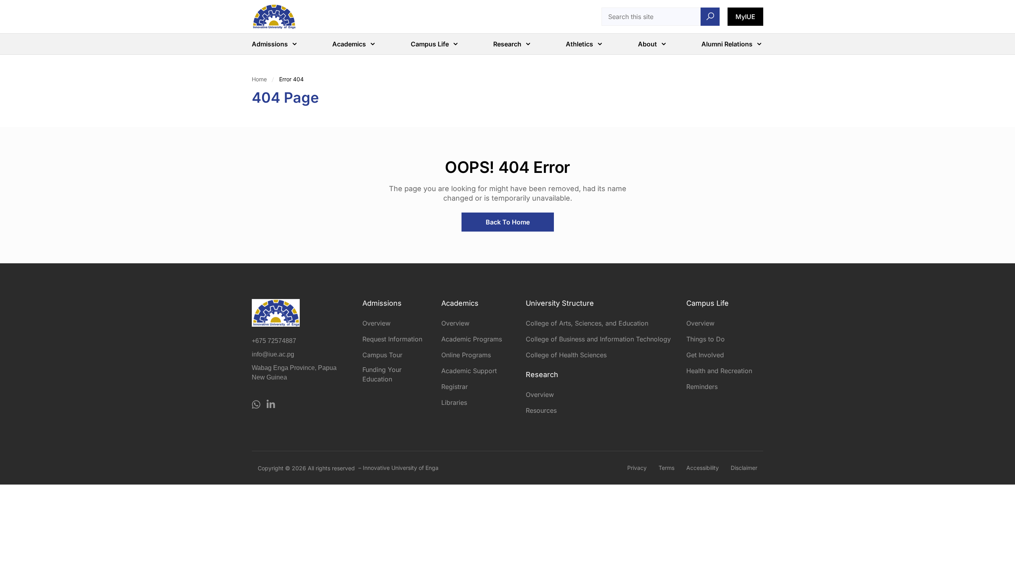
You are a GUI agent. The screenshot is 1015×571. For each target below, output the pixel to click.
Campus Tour (382, 355)
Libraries (454, 402)
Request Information (392, 339)
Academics (349, 44)
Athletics (579, 44)
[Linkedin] (270, 404)
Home (259, 79)
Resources (541, 410)
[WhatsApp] (256, 404)
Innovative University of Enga (401, 467)
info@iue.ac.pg (273, 354)
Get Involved (705, 355)
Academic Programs (471, 339)
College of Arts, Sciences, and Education (587, 323)
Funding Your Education (382, 374)
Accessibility (702, 467)
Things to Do (705, 339)
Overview (377, 323)
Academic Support (469, 371)
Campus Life (430, 44)
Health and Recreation (719, 371)
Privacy (637, 467)
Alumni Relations (727, 44)
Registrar (454, 387)
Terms (666, 467)
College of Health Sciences (566, 355)
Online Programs (466, 355)
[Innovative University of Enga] (274, 16)
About (647, 44)
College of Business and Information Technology (598, 339)
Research (507, 44)
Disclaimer (744, 467)
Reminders (702, 387)
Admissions (270, 44)
